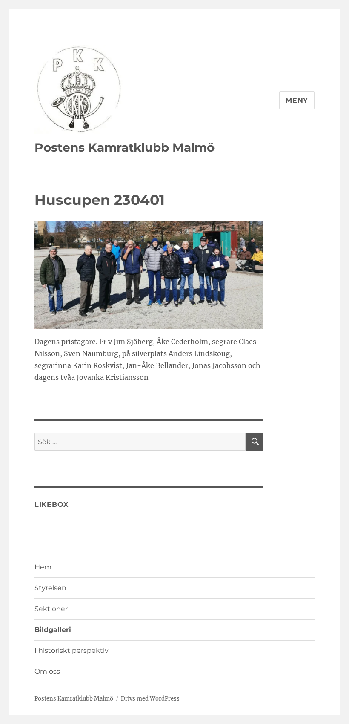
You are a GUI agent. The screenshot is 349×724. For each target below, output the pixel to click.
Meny (297, 100)
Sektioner (51, 609)
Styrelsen (50, 588)
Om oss (47, 671)
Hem (42, 567)
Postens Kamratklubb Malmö (124, 147)
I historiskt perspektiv (71, 650)
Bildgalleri (52, 630)
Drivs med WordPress (150, 698)
